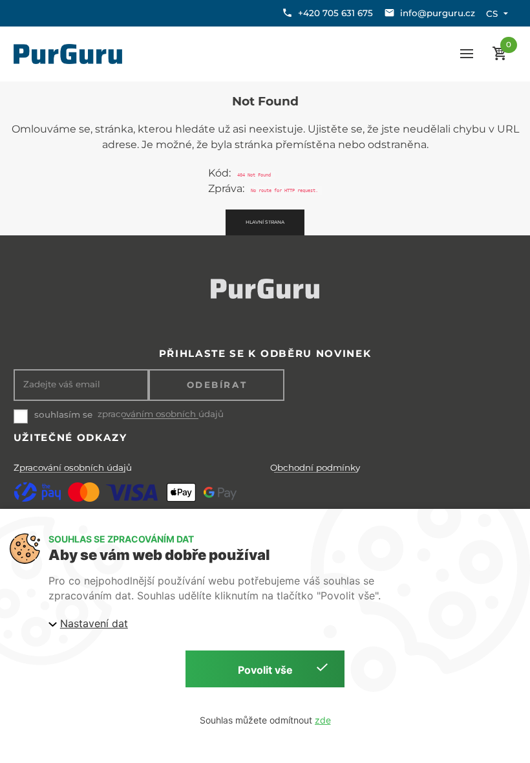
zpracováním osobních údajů (161, 414)
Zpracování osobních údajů (73, 467)
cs (492, 13)
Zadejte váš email (61, 384)
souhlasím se (63, 414)
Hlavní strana (265, 222)
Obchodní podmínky (315, 467)
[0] (499, 54)
